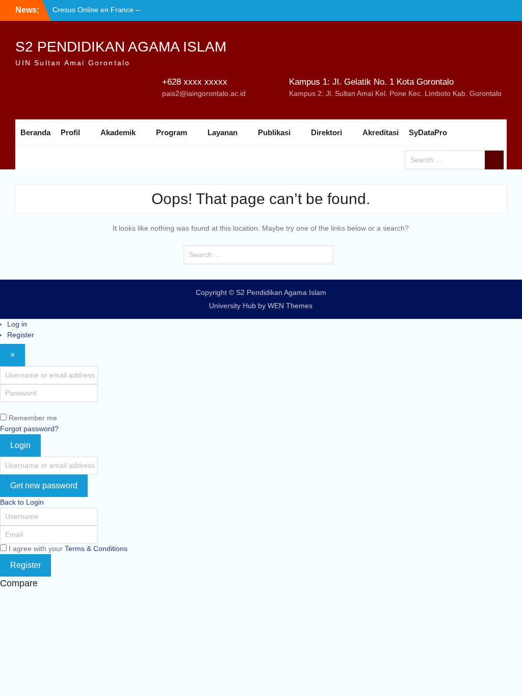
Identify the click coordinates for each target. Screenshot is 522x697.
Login (20, 445)
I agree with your (68, 548)
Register (20, 335)
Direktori (326, 132)
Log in (17, 324)
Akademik (118, 132)
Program (171, 132)
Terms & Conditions (96, 548)
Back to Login (22, 502)
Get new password (43, 485)
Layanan (222, 132)
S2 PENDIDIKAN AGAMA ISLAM (120, 47)
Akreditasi (380, 132)
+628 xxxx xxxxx (194, 82)
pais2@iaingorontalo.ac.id (204, 93)
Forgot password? (29, 429)
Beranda (35, 132)
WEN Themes (290, 306)
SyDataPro (428, 132)
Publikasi (274, 132)
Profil (70, 132)
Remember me (33, 418)
